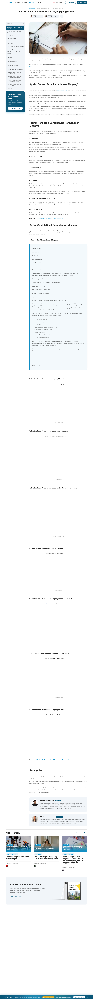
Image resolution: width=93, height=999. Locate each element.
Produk (17, 2)
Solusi (24, 2)
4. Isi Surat (10, 43)
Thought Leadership (12, 854)
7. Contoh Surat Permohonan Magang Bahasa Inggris (14, 81)
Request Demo (70, 2)
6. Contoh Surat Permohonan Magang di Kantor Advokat (14, 77)
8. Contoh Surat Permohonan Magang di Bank (14, 85)
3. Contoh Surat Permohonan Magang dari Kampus (14, 64)
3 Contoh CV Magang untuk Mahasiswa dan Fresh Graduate (53, 760)
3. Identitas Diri (11, 41)
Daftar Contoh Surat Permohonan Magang (14, 52)
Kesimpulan (9, 88)
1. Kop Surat (10, 35)
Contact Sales (82, 2)
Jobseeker (32, 8)
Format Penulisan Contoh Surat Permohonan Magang (14, 32)
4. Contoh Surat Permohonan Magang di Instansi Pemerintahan (15, 69)
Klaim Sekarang (14, 108)
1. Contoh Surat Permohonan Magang (14, 56)
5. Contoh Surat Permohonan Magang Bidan (14, 73)
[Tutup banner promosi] (87, 997)
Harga (39, 2)
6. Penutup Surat (12, 49)
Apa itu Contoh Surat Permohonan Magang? (14, 28)
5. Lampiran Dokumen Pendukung (16, 46)
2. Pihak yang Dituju (12, 38)
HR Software (38, 854)
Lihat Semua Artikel (81, 833)
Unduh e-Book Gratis (15, 896)
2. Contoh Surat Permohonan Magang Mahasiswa (14, 60)
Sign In (61, 2)
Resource (31, 2)
